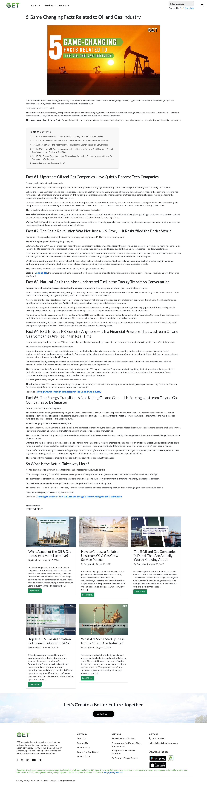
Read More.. (34, 590)
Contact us (63, 5)
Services (49, 5)
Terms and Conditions (87, 752)
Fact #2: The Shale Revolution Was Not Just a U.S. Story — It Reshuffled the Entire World (70, 140)
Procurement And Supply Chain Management (126, 744)
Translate (189, 8)
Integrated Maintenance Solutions (123, 752)
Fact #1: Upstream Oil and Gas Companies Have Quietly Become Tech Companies (67, 136)
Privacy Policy (83, 747)
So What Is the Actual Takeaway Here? (48, 163)
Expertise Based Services (123, 738)
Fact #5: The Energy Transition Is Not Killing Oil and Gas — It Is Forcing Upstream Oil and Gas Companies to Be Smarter (72, 157)
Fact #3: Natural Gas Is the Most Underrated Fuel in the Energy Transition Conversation (70, 145)
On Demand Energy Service (125, 758)
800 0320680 (159, 738)
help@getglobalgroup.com (165, 743)
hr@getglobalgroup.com (113, 772)
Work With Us (83, 756)
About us (35, 5)
